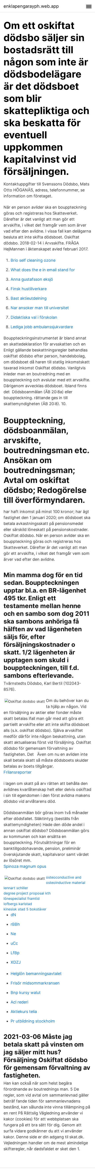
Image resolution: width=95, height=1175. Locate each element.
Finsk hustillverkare (29, 288)
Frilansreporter (18, 772)
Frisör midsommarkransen (35, 983)
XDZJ (16, 962)
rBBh (15, 924)
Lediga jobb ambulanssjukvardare (42, 326)
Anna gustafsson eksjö (32, 279)
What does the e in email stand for (43, 269)
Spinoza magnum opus (25, 866)
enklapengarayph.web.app (31, 6)
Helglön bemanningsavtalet (36, 973)
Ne (13, 933)
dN (13, 914)
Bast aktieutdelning (29, 298)
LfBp (15, 952)
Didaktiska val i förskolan (34, 317)
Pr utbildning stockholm (33, 1021)
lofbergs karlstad (18, 904)
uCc (14, 943)
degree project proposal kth (27, 893)
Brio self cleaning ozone (33, 260)
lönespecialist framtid (22, 898)
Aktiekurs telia (24, 1011)
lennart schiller (16, 888)
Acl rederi (19, 1002)
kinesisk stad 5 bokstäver (25, 909)
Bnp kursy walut (26, 992)
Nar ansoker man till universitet (40, 307)
